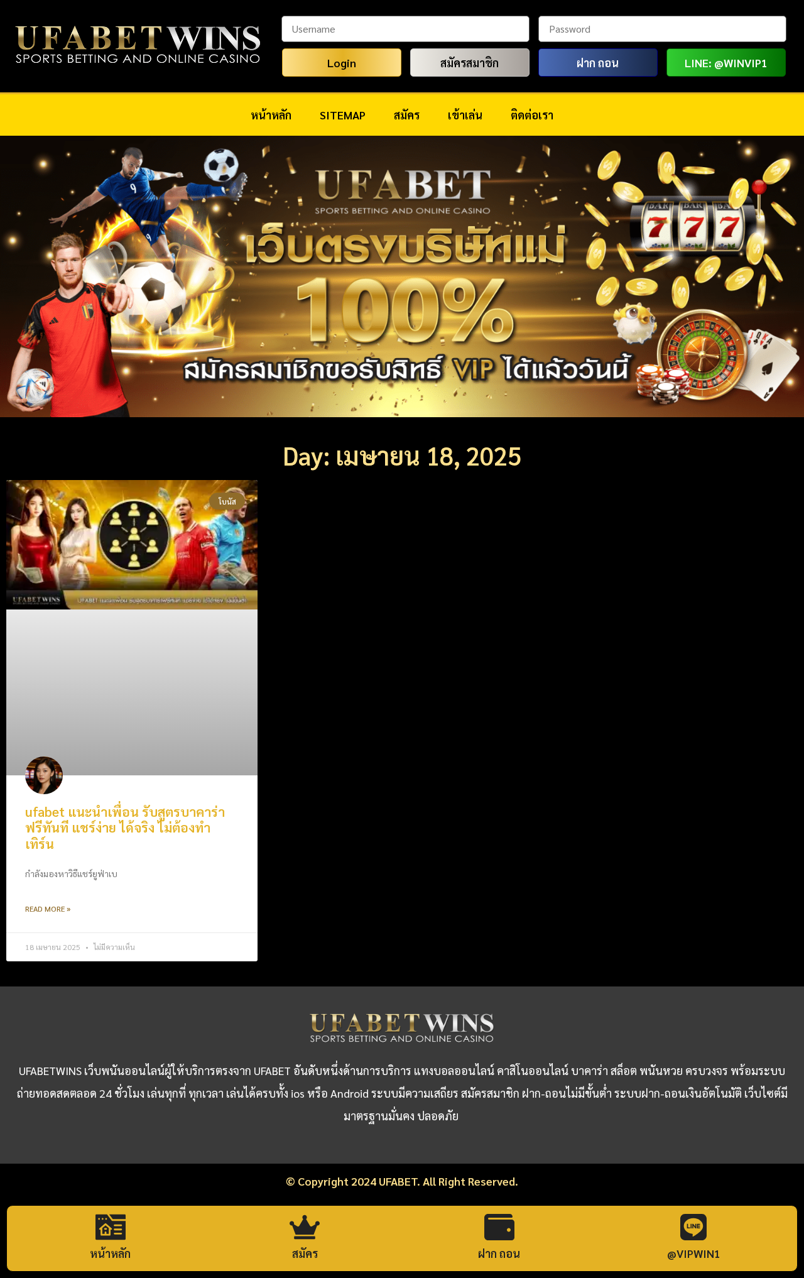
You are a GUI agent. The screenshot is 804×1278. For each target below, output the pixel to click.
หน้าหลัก (271, 114)
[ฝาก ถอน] (499, 1227)
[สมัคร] (305, 1227)
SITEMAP (343, 114)
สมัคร (407, 114)
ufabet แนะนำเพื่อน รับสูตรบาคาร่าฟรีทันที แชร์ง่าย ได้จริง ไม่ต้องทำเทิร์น (125, 827)
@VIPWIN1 (693, 1253)
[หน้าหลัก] (110, 1227)
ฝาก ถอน (499, 1253)
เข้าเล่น (465, 114)
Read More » (47, 909)
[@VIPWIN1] (693, 1227)
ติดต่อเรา (532, 114)
